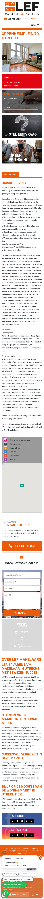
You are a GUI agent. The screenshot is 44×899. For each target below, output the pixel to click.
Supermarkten (15, 444)
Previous (4, 57)
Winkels (13, 459)
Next (39, 57)
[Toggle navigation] (37, 25)
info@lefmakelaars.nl (22, 563)
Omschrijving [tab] (10, 175)
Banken (13, 452)
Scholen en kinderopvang (20, 440)
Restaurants (14, 456)
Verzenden (20, 613)
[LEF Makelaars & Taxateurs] (22, 9)
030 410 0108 (14, 19)
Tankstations (15, 448)
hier (30, 805)
